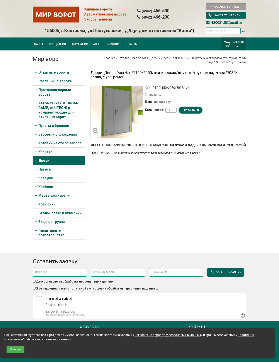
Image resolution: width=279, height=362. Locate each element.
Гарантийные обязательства (51, 232)
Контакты (130, 44)
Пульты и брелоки (53, 126)
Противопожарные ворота (54, 92)
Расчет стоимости (105, 44)
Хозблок (45, 187)
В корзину (189, 110)
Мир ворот (139, 58)
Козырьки (46, 204)
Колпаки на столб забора (60, 143)
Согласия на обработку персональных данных (167, 335)
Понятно (15, 349)
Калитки (45, 152)
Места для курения (54, 195)
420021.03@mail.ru (226, 23)
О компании (79, 44)
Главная (39, 44)
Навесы (45, 169)
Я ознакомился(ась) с (97, 288)
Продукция (57, 44)
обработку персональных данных (88, 281)
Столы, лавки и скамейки (60, 213)
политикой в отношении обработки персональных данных (114, 288)
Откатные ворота (53, 72)
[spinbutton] (169, 110)
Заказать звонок (227, 15)
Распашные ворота (55, 81)
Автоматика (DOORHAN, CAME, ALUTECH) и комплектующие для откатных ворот (58, 110)
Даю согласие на (74, 281)
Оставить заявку (227, 6)
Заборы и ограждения (57, 134)
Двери (153, 58)
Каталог (123, 58)
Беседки (45, 178)
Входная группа (51, 222)
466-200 (155, 17)
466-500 (155, 10)
